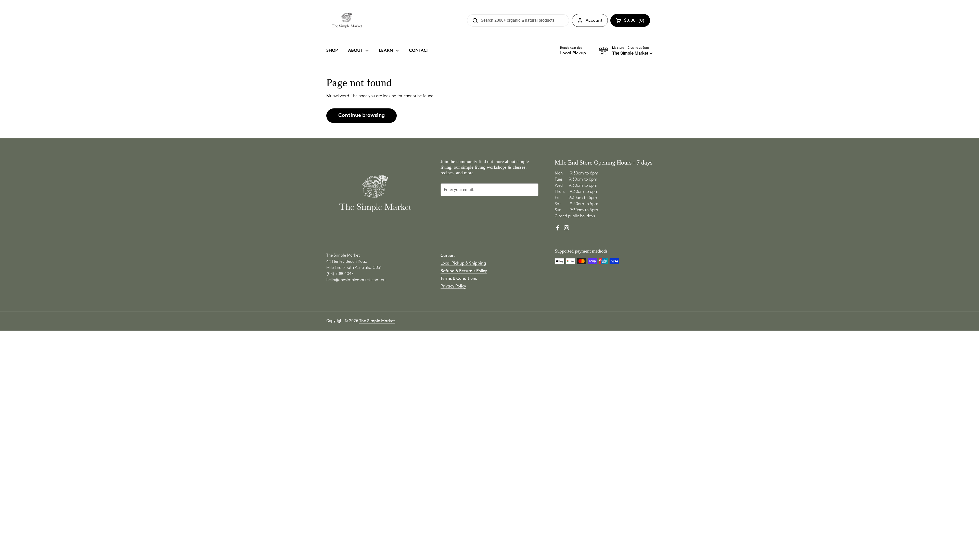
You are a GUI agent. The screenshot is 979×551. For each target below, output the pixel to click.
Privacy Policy (453, 286)
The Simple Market (377, 321)
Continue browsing (361, 115)
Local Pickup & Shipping (463, 263)
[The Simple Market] (346, 20)
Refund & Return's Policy (464, 271)
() (634, 21)
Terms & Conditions (459, 279)
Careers (448, 256)
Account (594, 20)
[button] (626, 51)
